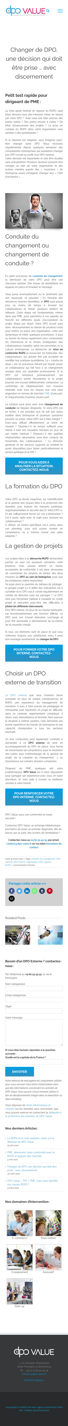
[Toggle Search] (48, 10)
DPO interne (19, 862)
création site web (27, 1407)
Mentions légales (34, 1380)
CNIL (47, 393)
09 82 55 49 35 (39, 840)
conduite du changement (43, 859)
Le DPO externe (16, 695)
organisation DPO (34, 862)
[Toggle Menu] (60, 10)
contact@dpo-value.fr (34, 1374)
